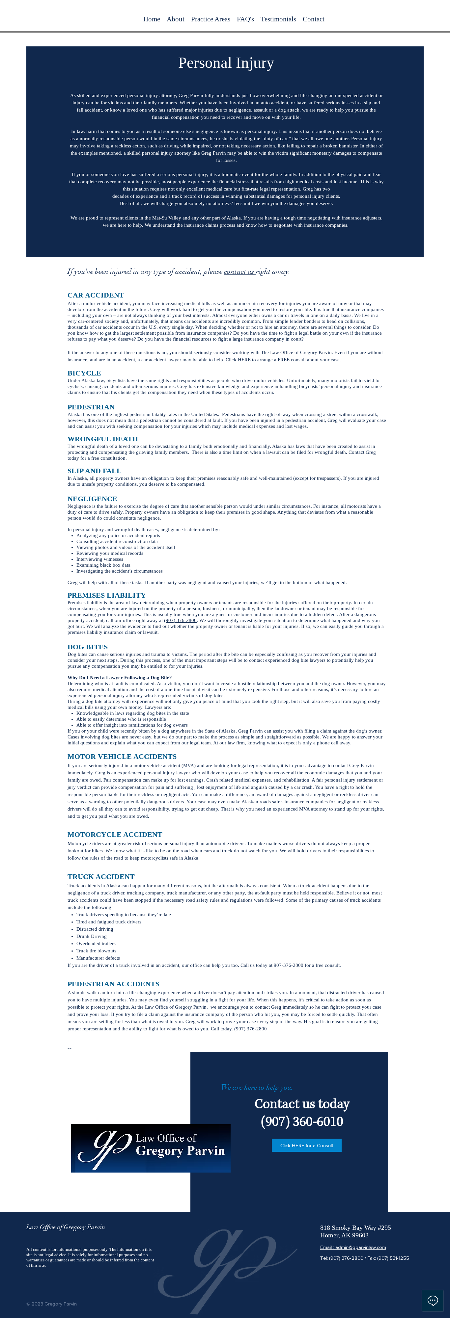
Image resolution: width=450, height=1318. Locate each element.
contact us (240, 271)
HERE (245, 359)
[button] (211, 19)
